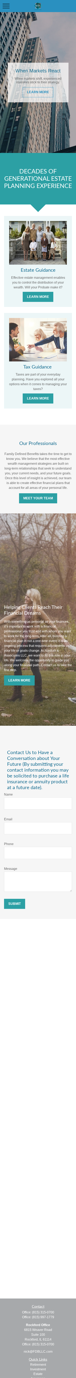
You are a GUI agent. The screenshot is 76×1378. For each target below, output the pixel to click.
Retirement (38, 1364)
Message (10, 868)
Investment (38, 1369)
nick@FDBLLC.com (38, 1351)
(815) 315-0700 (43, 1312)
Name (8, 794)
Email (8, 819)
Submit (14, 903)
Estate (38, 1374)
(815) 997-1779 (43, 1317)
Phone (9, 844)
